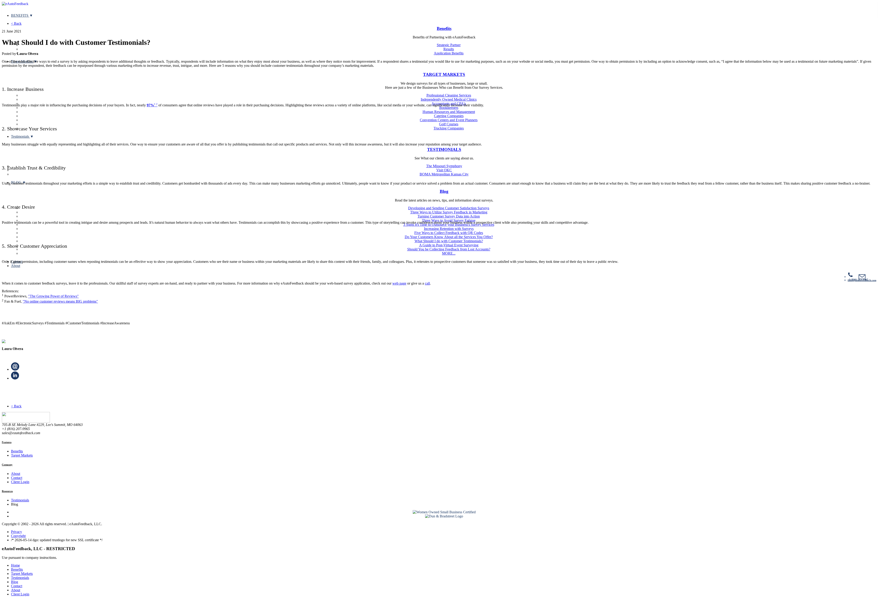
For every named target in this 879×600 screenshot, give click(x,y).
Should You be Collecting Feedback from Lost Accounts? (448, 249)
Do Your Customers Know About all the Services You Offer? (449, 237)
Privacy (16, 532)
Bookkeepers (448, 108)
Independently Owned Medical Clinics (449, 99)
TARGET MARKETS (444, 74)
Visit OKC (444, 170)
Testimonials (20, 136)
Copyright (18, 536)
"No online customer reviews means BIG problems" (60, 301)
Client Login (20, 482)
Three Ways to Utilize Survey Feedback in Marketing (448, 212)
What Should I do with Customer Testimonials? (449, 241)
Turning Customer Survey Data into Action (449, 216)
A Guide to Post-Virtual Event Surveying (448, 245)
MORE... (449, 253)
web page (399, 283)
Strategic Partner (449, 45)
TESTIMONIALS (444, 149)
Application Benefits (449, 53)
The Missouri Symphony (444, 166)
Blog (444, 191)
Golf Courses (448, 124)
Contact (16, 478)
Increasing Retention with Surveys (449, 229)
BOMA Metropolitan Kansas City (444, 174)
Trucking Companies (449, 128)
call (427, 283)
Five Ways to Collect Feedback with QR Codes (448, 233)
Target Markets (22, 455)
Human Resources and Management (449, 112)
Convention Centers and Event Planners (448, 120)
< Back (16, 23)
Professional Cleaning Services (448, 95)
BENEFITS (20, 15)
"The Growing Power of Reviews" (53, 296)
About (15, 266)
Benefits (444, 28)
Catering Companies (449, 116)
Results (448, 49)
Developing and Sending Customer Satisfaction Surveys (448, 208)
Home (15, 565)
